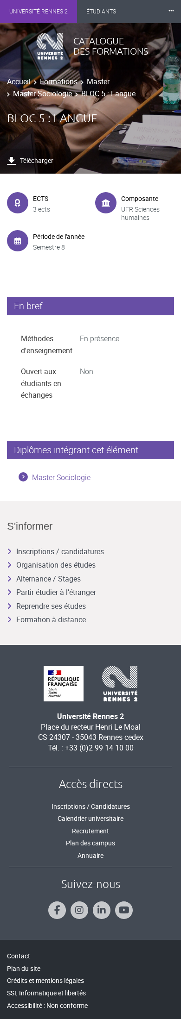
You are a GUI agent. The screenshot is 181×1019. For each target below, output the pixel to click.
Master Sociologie (42, 93)
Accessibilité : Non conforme (47, 1005)
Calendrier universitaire (90, 818)
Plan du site (23, 968)
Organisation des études (56, 565)
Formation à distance (51, 619)
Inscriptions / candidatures (60, 551)
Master (98, 81)
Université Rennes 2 (38, 11)
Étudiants (101, 11)
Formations (59, 81)
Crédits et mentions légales (45, 980)
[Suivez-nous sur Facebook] (57, 910)
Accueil (19, 81)
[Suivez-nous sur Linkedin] (101, 910)
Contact (18, 955)
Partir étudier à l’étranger (56, 592)
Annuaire (90, 855)
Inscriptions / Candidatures (91, 806)
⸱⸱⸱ (171, 11)
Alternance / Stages (48, 579)
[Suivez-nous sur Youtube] (124, 910)
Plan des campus (90, 842)
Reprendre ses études (51, 606)
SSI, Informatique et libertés (46, 992)
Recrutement (90, 830)
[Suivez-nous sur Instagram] (79, 910)
